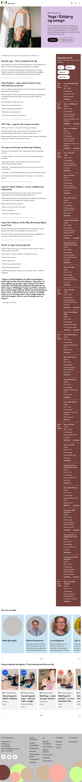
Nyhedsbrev (46, 758)
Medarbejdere (34, 748)
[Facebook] (3, 757)
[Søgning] (76, 3)
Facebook (59, 741)
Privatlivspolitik (34, 759)
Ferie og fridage (47, 746)
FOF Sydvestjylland (6, 55)
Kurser (14, 55)
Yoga (29, 55)
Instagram (59, 744)
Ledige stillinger (48, 761)
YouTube (58, 747)
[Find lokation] (72, 3)
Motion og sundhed (22, 55)
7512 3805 (7, 746)
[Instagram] (9, 757)
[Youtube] (15, 757)
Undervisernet (73, 741)
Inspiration (33, 762)
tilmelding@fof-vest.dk (12, 749)
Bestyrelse (33, 751)
